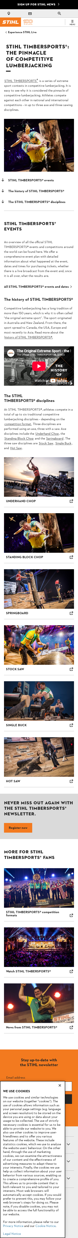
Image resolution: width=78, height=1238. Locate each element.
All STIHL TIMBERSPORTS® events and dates (36, 287)
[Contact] (30, 13)
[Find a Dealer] (9, 13)
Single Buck (63, 443)
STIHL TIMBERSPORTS (21, 81)
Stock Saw (46, 443)
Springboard (54, 438)
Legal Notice (12, 1234)
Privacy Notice (13, 1226)
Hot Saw (16, 448)
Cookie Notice (45, 1226)
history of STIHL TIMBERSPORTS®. (28, 337)
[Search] (59, 13)
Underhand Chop (47, 434)
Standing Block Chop (19, 438)
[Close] (59, 1085)
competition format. (18, 424)
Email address (15, 1077)
